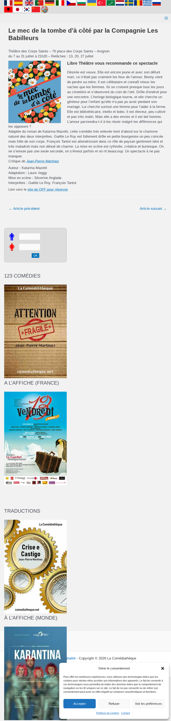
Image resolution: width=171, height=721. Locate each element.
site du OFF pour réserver (48, 189)
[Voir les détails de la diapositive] (35, 438)
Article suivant (153, 209)
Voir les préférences (148, 703)
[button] (163, 668)
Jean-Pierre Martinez (42, 161)
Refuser (114, 703)
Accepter (79, 703)
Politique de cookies (107, 713)
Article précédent (24, 209)
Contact (125, 713)
